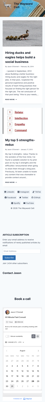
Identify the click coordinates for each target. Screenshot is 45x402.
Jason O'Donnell (13, 66)
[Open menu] (40, 5)
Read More (11, 99)
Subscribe (9, 258)
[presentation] (22, 33)
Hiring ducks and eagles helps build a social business (20, 57)
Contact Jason (12, 273)
